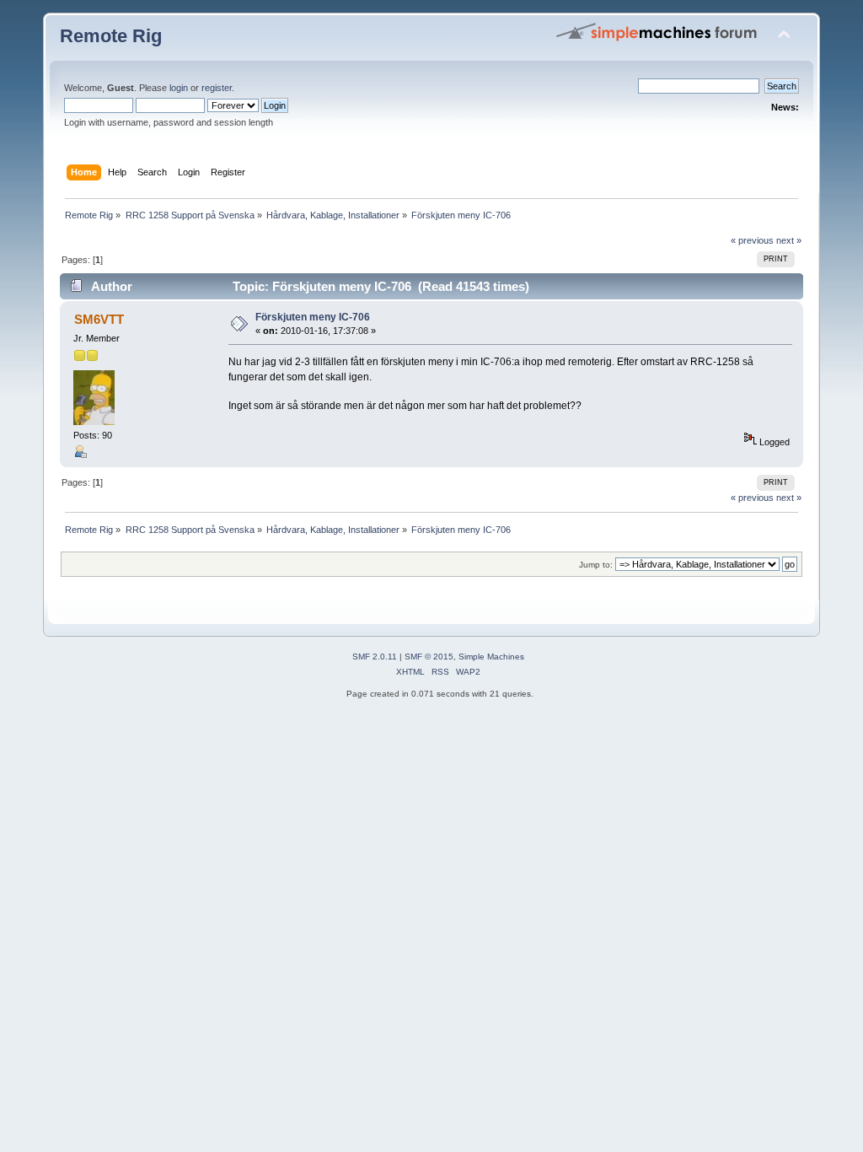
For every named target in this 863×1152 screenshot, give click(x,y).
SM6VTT (99, 319)
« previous (752, 240)
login (178, 88)
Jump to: (596, 564)
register (216, 88)
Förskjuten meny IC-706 (312, 317)
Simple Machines (491, 656)
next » (788, 240)
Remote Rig (111, 35)
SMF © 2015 (429, 656)
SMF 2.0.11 (374, 656)
